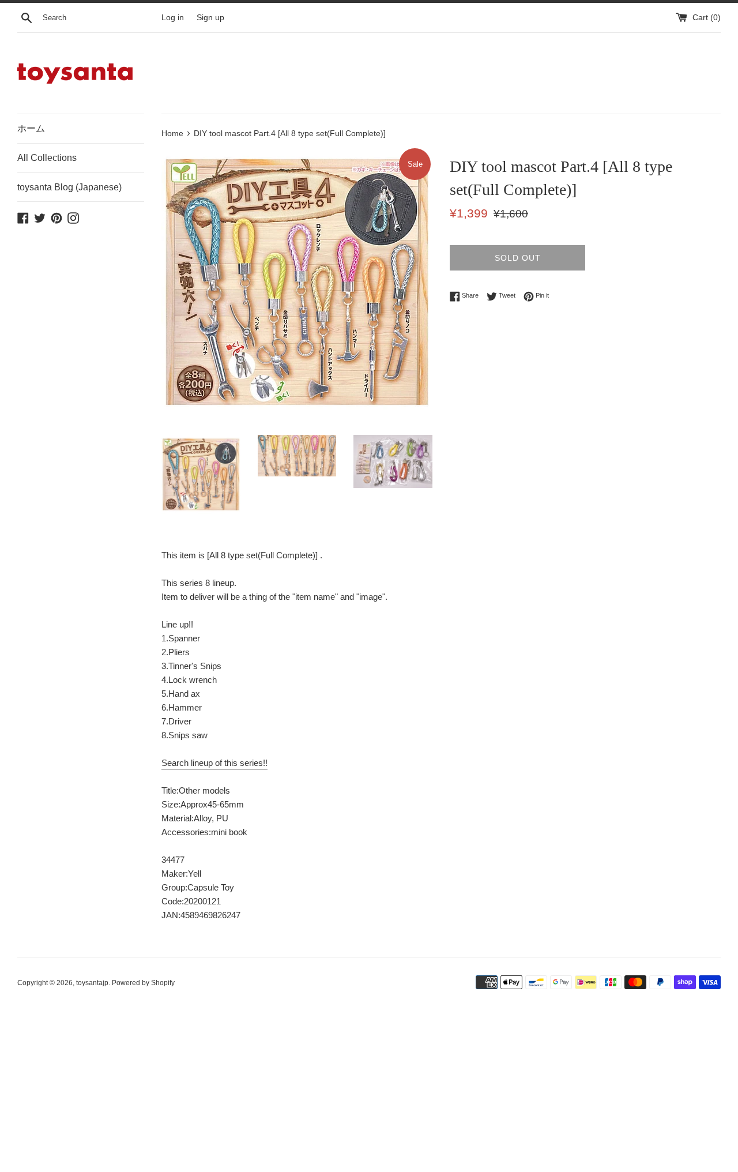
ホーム (31, 128)
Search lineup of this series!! (214, 763)
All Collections (47, 158)
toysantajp (92, 983)
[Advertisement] (363, 1087)
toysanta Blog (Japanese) (69, 187)
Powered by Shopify (143, 983)
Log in (172, 17)
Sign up (210, 17)
